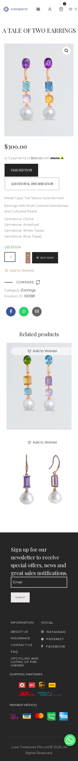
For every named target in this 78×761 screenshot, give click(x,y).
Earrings (28, 290)
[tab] (21, 170)
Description (21, 170)
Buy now (47, 257)
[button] (19, 271)
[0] (62, 9)
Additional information (32, 184)
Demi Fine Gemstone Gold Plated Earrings (39, 384)
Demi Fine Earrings (39, 473)
